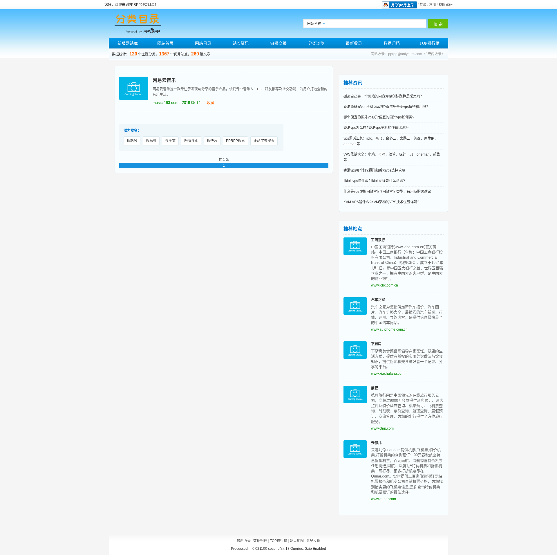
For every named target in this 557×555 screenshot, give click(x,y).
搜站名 (132, 141)
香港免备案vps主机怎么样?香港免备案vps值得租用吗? (385, 107)
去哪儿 (376, 443)
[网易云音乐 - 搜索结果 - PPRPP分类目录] (138, 23)
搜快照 (212, 141)
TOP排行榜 (429, 43)
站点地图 (297, 541)
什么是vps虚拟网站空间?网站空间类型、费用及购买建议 (387, 192)
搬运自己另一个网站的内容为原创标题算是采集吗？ (383, 96)
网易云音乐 (164, 80)
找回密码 (446, 5)
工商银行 (378, 240)
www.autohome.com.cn (389, 329)
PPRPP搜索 (235, 141)
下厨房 (376, 344)
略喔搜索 (191, 141)
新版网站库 (127, 43)
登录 (422, 5)
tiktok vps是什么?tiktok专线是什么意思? (374, 181)
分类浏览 (316, 43)
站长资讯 (241, 43)
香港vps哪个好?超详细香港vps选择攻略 (374, 170)
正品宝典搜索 (264, 141)
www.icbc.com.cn (384, 285)
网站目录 (203, 43)
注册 (432, 5)
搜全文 (170, 141)
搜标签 (151, 141)
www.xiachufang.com (387, 374)
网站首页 (165, 43)
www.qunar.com (383, 499)
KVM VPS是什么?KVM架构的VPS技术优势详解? (381, 202)
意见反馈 (313, 541)
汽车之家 (378, 300)
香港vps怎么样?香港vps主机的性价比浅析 (376, 128)
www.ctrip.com (382, 428)
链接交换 (278, 43)
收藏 (210, 102)
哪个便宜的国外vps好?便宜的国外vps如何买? (378, 117)
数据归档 (392, 43)
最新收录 (354, 43)
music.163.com (165, 102)
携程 (374, 388)
